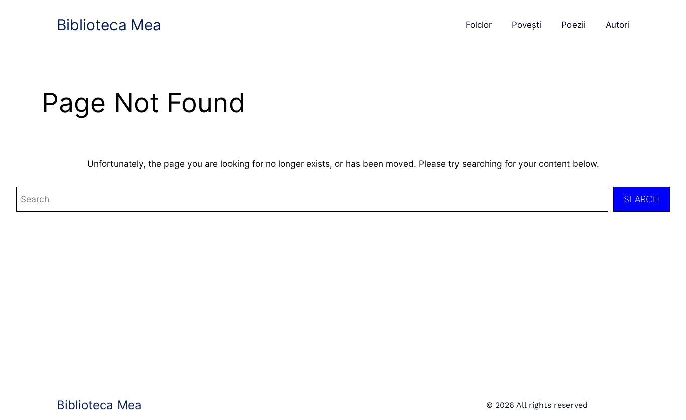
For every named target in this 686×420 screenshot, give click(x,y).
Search (641, 198)
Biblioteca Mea (109, 25)
